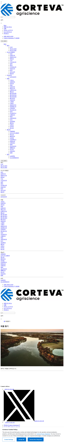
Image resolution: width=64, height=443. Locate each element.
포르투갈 (12, 121)
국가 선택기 (4, 41)
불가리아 (12, 98)
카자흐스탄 (13, 67)
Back (5, 25)
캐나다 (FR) (13, 50)
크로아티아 (13, 118)
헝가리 (12, 128)
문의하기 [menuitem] (6, 33)
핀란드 (12, 126)
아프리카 (9, 75)
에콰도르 (12, 141)
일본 (11, 63)
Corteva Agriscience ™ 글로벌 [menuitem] (11, 38)
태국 (11, 70)
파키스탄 (12, 72)
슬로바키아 (13, 105)
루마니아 (12, 88)
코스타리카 (13, 146)
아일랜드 (12, 108)
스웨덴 (12, 101)
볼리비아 (12, 136)
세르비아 (12, 100)
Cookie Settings (8, 439)
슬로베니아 (13, 106)
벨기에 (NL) (13, 95)
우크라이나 (13, 113)
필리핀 (12, 73)
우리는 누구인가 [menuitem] (8, 30)
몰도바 (12, 91)
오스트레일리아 (14, 157)
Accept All (21, 439)
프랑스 (12, 124)
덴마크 (12, 83)
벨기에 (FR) (13, 93)
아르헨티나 (13, 139)
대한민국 (12, 55)
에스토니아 (13, 110)
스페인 (12, 103)
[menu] (1, 1)
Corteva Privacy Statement (43, 434)
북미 (8, 45)
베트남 (12, 58)
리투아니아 (13, 90)
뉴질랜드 (12, 156)
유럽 (8, 78)
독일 (11, 85)
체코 (11, 116)
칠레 (11, 144)
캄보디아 (12, 68)
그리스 (12, 80)
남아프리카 (13, 77)
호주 (8, 154)
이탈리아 (12, 115)
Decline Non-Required (36, 439)
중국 (11, 65)
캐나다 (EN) (13, 49)
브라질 (12, 138)
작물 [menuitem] (5, 28)
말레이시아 (13, 57)
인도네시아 (13, 62)
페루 (11, 152)
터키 (11, 119)
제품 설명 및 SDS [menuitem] (8, 36)
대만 (11, 53)
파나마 (12, 149)
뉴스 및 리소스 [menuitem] (8, 32)
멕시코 (12, 134)
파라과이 (12, 151)
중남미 (9, 129)
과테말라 (12, 131)
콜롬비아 (12, 148)
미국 (11, 47)
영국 (11, 111)
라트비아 (12, 86)
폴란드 (12, 123)
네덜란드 (12, 82)
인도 (11, 60)
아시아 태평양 (11, 52)
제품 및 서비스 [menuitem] (8, 27)
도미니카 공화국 (14, 133)
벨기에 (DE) (13, 96)
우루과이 (12, 143)
